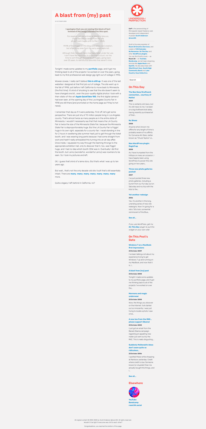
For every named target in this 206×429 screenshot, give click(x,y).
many (73, 173)
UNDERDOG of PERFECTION (141, 10)
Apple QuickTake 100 (86, 96)
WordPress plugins (140, 54)
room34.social (135, 405)
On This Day (143, 51)
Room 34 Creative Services (139, 47)
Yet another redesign (138, 195)
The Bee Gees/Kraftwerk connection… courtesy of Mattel (140, 95)
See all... (132, 218)
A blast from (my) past (139, 271)
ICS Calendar (141, 49)
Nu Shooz (133, 120)
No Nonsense (134, 51)
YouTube (143, 59)
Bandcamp (133, 61)
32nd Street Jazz (135, 68)
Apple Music (142, 63)
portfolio (93, 69)
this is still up (94, 81)
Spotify (132, 66)
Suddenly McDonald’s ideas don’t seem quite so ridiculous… (141, 347)
